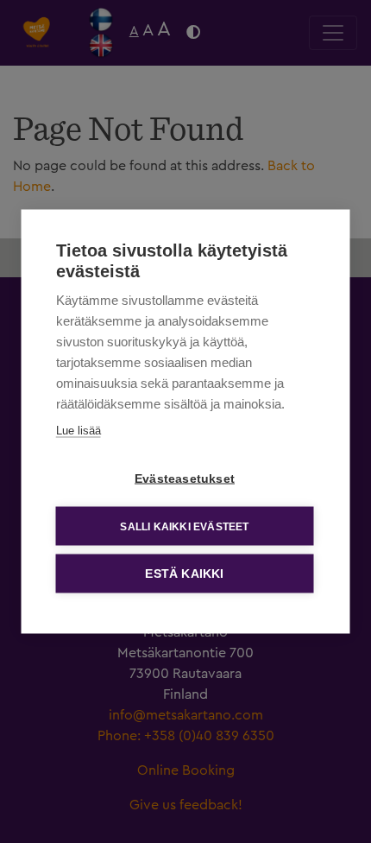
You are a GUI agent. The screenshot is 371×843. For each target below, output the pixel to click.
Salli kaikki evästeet (184, 526)
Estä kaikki (184, 573)
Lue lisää (78, 430)
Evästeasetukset (185, 478)
